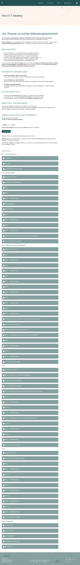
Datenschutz (46, 560)
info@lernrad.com (6, 561)
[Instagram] (67, 559)
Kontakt (32, 560)
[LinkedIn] (74, 559)
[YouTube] (68, 561)
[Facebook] (70, 559)
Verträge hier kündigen (40, 561)
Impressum (39, 560)
